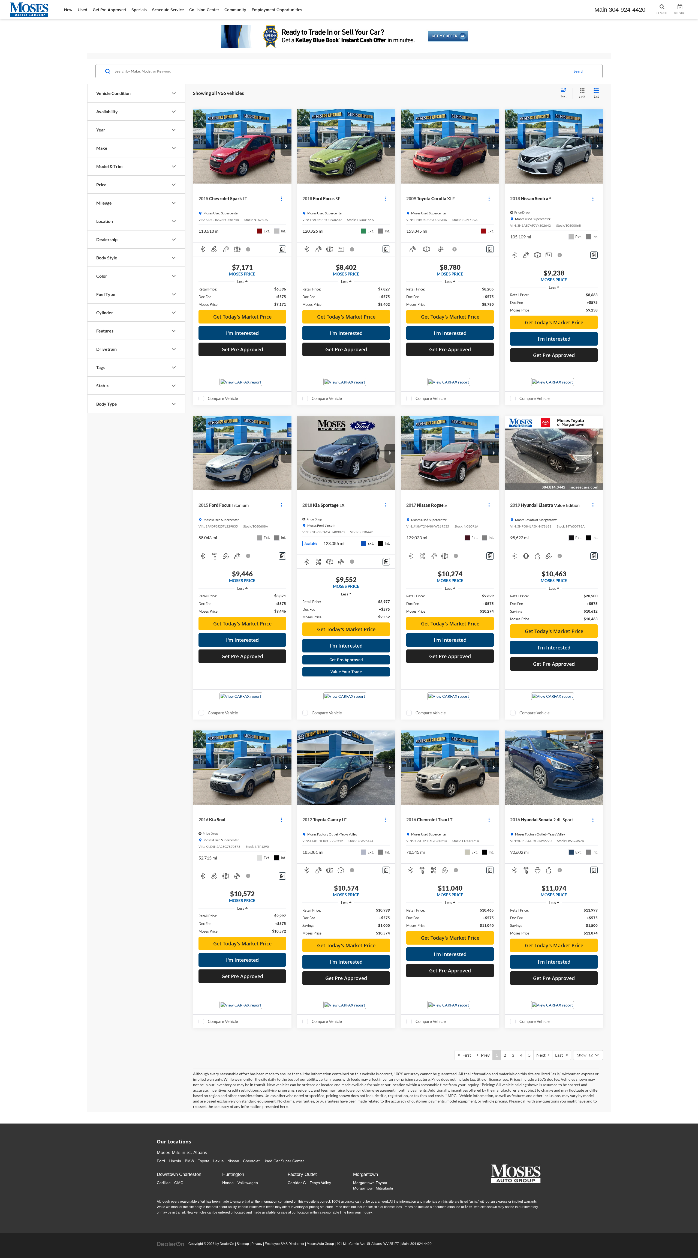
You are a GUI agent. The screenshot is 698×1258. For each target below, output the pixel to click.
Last (560, 1055)
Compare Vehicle (223, 398)
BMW (189, 1161)
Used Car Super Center (283, 1161)
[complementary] (681, 1241)
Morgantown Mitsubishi (373, 1188)
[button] (286, 146)
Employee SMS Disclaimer (284, 1244)
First (465, 1055)
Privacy (256, 1244)
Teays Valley (320, 1183)
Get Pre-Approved (346, 659)
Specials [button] (139, 10)
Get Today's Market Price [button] (242, 316)
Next (542, 1055)
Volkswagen (247, 1183)
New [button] (68, 10)
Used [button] (82, 10)
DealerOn (227, 1244)
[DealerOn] (171, 1243)
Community (235, 10)
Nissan (233, 1161)
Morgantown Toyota (370, 1183)
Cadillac (163, 1183)
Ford (161, 1161)
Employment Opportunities (277, 10)
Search (579, 71)
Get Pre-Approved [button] (109, 10)
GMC (178, 1183)
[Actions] (281, 198)
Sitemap (243, 1244)
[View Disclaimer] (248, 249)
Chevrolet (251, 1161)
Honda (228, 1183)
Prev (484, 1055)
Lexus (218, 1161)
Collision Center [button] (204, 10)
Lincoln (175, 1161)
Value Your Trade (346, 671)
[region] (242, 296)
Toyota (203, 1161)
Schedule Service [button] (168, 10)
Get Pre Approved (242, 349)
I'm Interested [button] (242, 333)
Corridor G (297, 1183)
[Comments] (282, 249)
